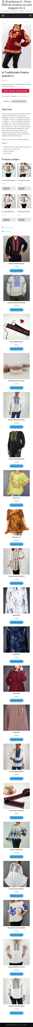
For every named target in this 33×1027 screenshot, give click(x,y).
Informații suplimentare (19, 101)
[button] (30, 15)
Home (3, 21)
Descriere (7, 101)
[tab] (7, 101)
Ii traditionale (14, 21)
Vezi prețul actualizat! (15, 91)
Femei (7, 21)
